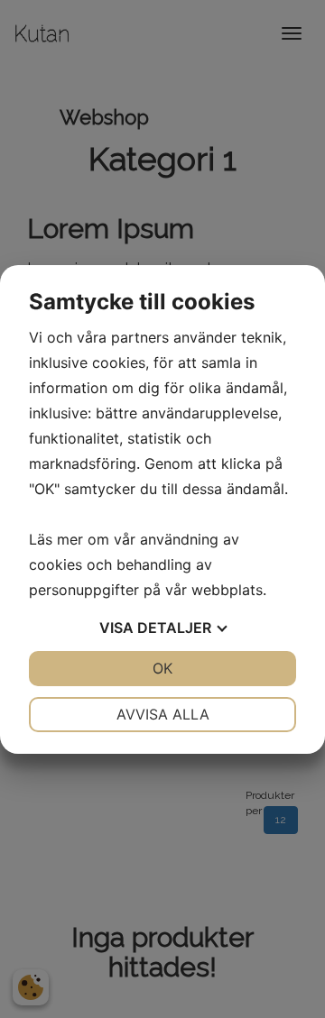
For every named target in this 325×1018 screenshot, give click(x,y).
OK (162, 668)
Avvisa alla (162, 714)
